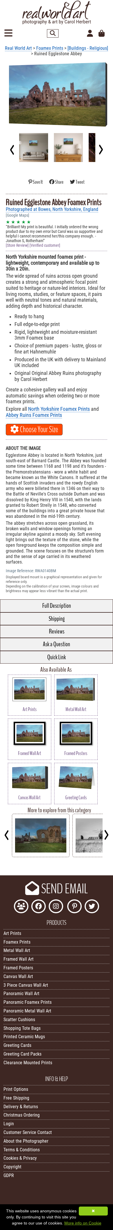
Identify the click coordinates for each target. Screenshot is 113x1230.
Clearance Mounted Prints (27, 1062)
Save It (37, 182)
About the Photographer (25, 1141)
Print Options (15, 1089)
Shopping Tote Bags (22, 1028)
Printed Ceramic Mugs (24, 1036)
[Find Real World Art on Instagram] (56, 907)
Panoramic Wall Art (21, 993)
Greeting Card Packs (22, 1054)
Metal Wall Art (16, 950)
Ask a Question (56, 644)
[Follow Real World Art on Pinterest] (74, 907)
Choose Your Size (38, 429)
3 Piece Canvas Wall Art (25, 985)
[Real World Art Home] (56, 23)
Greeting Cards (17, 1045)
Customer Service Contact (27, 1132)
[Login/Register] (90, 34)
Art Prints (12, 933)
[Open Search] (53, 33)
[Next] (100, 149)
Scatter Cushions (19, 1019)
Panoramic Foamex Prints (27, 1002)
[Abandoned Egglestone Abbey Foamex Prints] (40, 855)
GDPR (8, 1175)
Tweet (80, 182)
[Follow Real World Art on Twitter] (92, 907)
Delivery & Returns (20, 1106)
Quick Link (56, 657)
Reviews (56, 631)
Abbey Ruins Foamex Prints (34, 415)
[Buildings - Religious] (88, 48)
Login (8, 1123)
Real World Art (18, 48)
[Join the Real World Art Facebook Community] (21, 907)
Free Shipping (16, 1098)
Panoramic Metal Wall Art (27, 1011)
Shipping (57, 618)
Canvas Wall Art (18, 976)
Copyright (12, 1167)
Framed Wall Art (18, 959)
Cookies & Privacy (20, 1158)
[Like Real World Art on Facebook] (38, 907)
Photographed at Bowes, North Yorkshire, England (52, 209)
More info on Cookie (82, 1223)
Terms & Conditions (21, 1149)
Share (59, 182)
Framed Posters (18, 968)
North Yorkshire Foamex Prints (59, 409)
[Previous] (12, 149)
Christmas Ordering (21, 1115)
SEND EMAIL (63, 889)
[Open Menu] (8, 33)
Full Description (56, 605)
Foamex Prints (49, 48)
